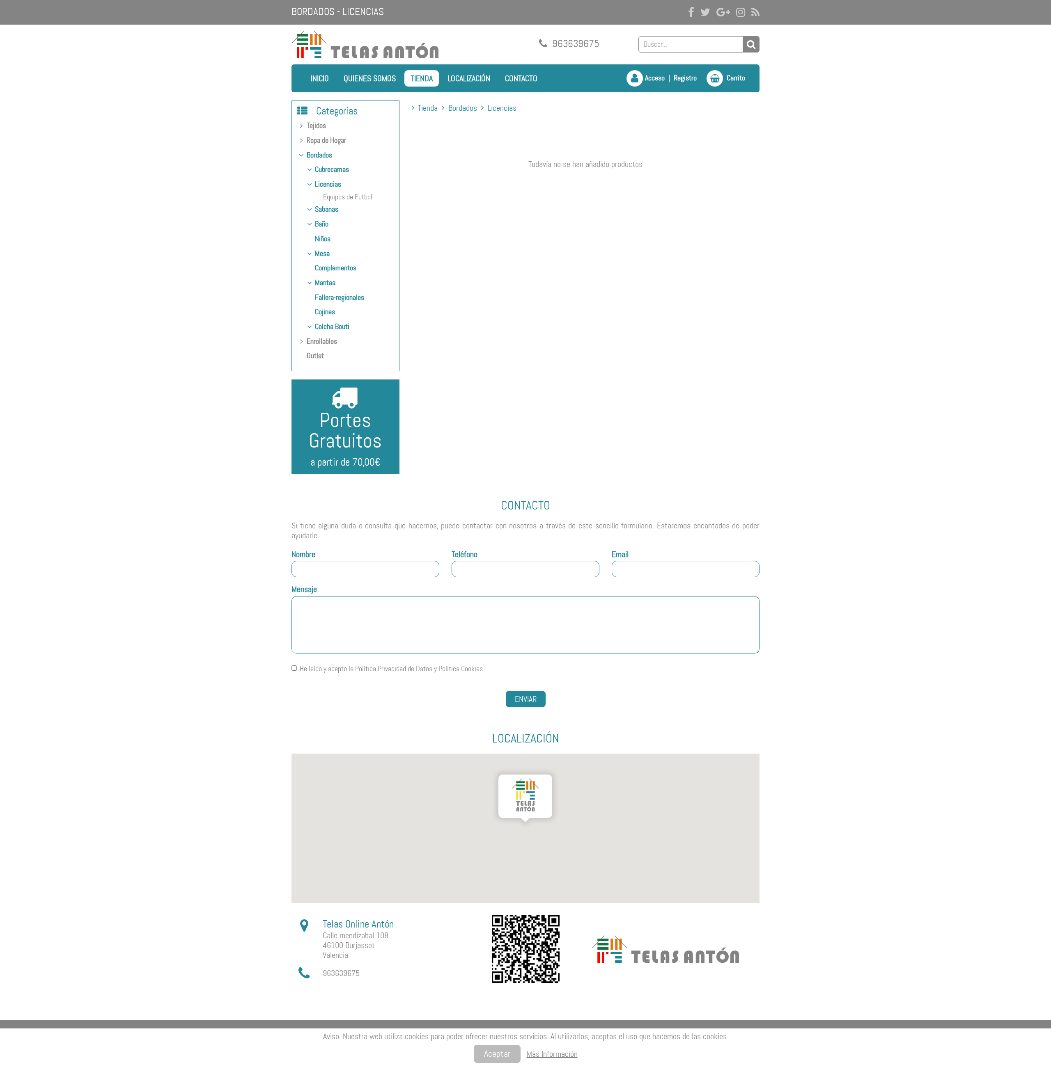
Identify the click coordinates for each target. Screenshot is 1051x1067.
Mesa (322, 253)
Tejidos (316, 125)
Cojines (325, 312)
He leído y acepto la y (391, 669)
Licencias (328, 184)
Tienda (422, 78)
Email (620, 554)
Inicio (320, 78)
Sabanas (326, 209)
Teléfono (464, 554)
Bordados (319, 155)
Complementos (335, 268)
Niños (322, 239)
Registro (685, 78)
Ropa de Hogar (326, 140)
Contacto (521, 78)
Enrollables (322, 341)
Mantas (325, 283)
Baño (321, 224)
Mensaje (304, 589)
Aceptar (497, 1054)
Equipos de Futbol (347, 197)
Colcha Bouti (332, 326)
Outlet (315, 356)
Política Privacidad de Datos (393, 669)
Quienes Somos (370, 78)
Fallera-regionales (339, 297)
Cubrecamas (332, 169)
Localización (468, 78)
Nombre (303, 554)
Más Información (552, 1054)
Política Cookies (460, 669)
